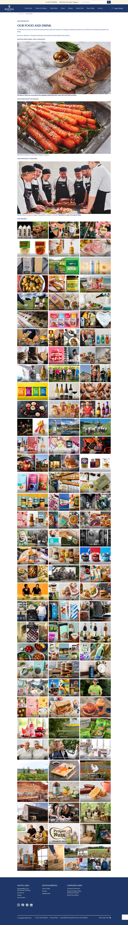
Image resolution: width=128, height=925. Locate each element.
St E (85, 868)
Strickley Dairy (33, 236)
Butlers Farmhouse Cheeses (32, 272)
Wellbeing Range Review (64, 236)
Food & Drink (28, 8)
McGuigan (64, 344)
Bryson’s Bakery (95, 362)
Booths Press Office (73, 895)
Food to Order (46, 888)
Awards (19, 895)
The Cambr (24, 640)
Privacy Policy (54, 917)
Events (63, 8)
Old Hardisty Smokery (95, 254)
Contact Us (20, 893)
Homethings (95, 344)
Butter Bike (64, 254)
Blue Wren (106, 917)
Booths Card (79, 8)
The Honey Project (95, 236)
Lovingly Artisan (32, 362)
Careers (44, 891)
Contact (100, 8)
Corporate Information (73, 888)
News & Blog (90, 8)
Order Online (53, 8)
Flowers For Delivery (41, 8)
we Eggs (88, 868)
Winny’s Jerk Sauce (33, 598)
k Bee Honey (96, 842)
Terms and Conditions (42, 917)
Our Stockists (21, 897)
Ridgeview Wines (64, 380)
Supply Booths (46, 893)
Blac (92, 842)
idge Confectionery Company (36, 640)
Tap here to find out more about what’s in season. (33, 155)
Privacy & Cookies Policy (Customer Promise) (74, 892)
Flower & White (64, 362)
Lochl (37, 868)
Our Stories (21, 13)
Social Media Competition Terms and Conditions (74, 917)
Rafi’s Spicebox (33, 344)
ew (38, 526)
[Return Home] (11, 8)
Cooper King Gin (32, 380)
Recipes (70, 8)
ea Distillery (42, 868)
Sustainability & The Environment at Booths (23, 889)
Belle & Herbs (32, 254)
